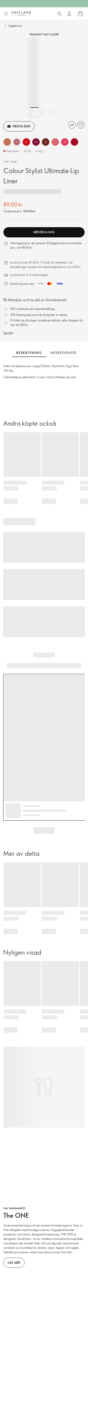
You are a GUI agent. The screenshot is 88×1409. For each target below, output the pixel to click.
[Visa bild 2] (44, 111)
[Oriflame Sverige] (21, 13)
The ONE (10, 161)
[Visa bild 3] (53, 111)
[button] (7, 142)
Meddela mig (44, 232)
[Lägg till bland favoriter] (81, 124)
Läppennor (15, 26)
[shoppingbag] (80, 13)
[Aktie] (72, 124)
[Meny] (5, 13)
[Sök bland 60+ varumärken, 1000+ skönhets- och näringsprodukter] (59, 13)
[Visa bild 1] (34, 111)
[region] (44, 77)
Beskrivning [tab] (29, 352)
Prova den (21, 126)
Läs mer (8, 333)
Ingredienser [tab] (63, 352)
